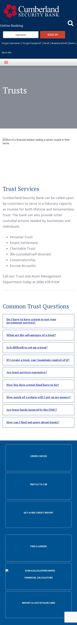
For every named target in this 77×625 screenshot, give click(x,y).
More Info (7, 52)
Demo (72, 43)
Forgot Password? (32, 43)
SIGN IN (52, 34)
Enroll (46, 43)
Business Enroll (59, 43)
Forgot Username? (11, 43)
